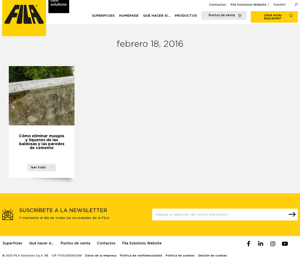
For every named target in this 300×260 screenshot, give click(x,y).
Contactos (217, 4)
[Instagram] (272, 243)
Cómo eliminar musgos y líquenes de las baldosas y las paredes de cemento (41, 142)
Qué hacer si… (156, 15)
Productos (186, 15)
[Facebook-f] (248, 243)
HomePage (129, 15)
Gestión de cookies (212, 255)
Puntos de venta (75, 243)
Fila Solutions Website (248, 4)
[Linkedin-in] (260, 243)
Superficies (103, 15)
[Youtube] (284, 243)
